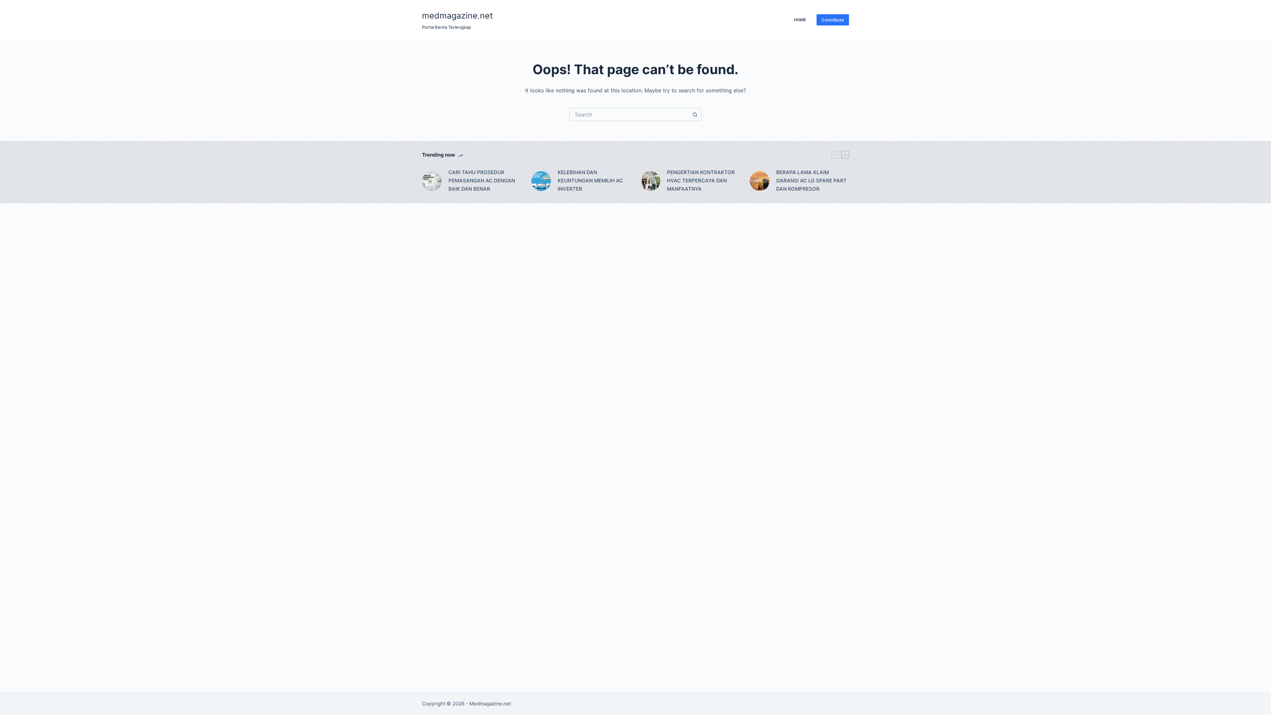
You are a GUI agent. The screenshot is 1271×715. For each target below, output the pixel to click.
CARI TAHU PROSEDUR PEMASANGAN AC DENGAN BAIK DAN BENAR (481, 180)
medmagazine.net (457, 16)
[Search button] (695, 114)
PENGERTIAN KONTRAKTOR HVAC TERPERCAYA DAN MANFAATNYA (701, 180)
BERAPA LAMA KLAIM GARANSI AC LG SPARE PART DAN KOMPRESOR (811, 180)
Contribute (833, 20)
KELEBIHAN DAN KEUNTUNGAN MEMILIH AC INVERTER (590, 180)
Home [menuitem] (800, 19)
